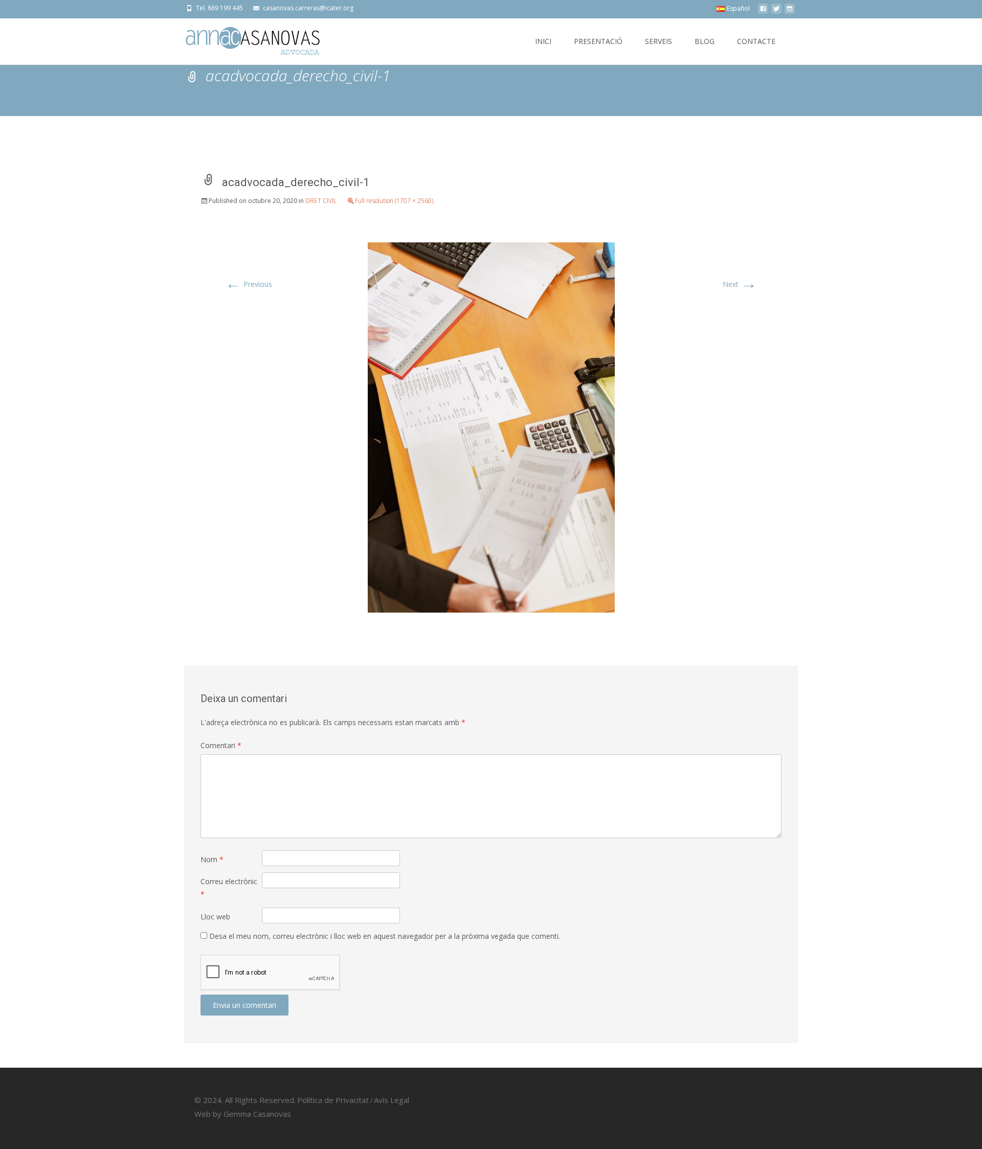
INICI (543, 41)
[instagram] (790, 11)
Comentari (220, 745)
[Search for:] (789, 43)
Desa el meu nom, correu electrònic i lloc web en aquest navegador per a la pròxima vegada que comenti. (384, 936)
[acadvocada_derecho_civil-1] (491, 426)
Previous (248, 284)
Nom (212, 859)
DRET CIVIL (321, 200)
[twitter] (776, 11)
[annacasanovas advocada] (245, 38)
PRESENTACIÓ (598, 41)
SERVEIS (658, 41)
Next (740, 284)
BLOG (705, 41)
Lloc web (215, 916)
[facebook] (763, 11)
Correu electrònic (228, 887)
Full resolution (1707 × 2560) (394, 200)
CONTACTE (756, 41)
